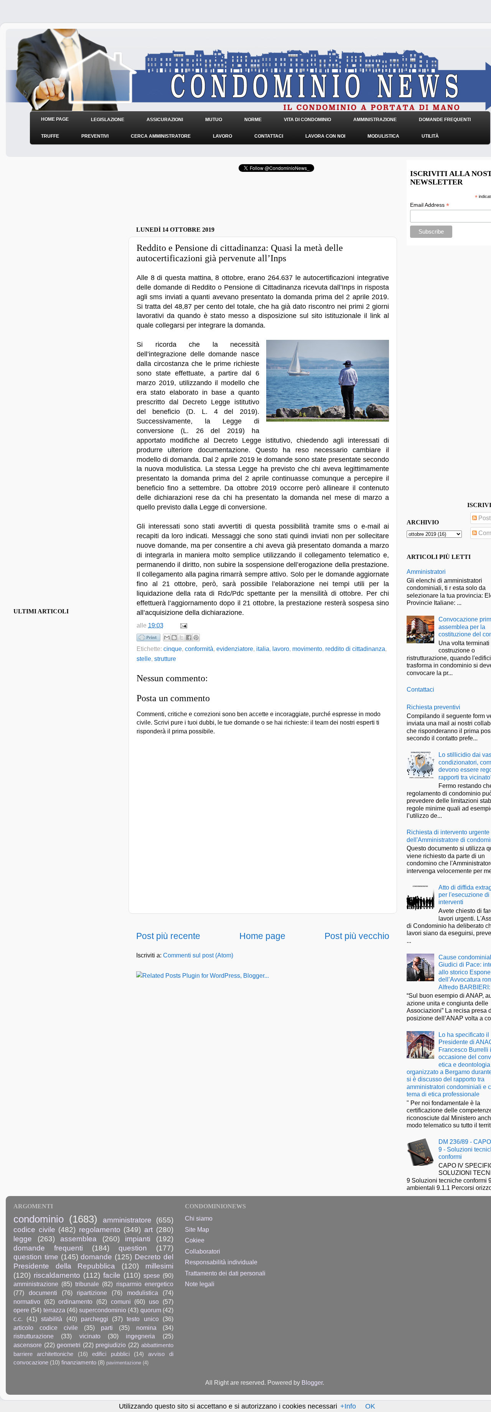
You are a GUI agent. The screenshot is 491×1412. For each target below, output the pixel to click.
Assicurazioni (165, 119)
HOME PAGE (55, 119)
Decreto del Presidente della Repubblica (93, 1261)
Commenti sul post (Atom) (198, 955)
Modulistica (383, 136)
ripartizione (92, 1292)
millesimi (159, 1266)
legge (22, 1238)
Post (484, 517)
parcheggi (94, 1318)
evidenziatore (234, 648)
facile (111, 1275)
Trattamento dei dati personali (225, 1273)
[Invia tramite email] (167, 637)
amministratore (127, 1220)
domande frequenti (48, 1248)
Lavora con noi (325, 136)
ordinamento (75, 1301)
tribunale (87, 1283)
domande (96, 1256)
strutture (165, 658)
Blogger (312, 1382)
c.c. (18, 1318)
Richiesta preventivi (433, 707)
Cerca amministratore (161, 136)
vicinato (90, 1336)
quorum (150, 1310)
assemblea (78, 1238)
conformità (199, 648)
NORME (253, 119)
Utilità (430, 136)
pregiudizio (111, 1344)
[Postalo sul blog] (174, 637)
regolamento (99, 1229)
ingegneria (140, 1336)
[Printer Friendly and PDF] (148, 639)
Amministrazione (375, 119)
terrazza (54, 1310)
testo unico (142, 1318)
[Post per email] (182, 625)
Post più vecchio (357, 936)
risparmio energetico (144, 1283)
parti (107, 1327)
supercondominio (102, 1310)
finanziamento (78, 1362)
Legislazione (107, 119)
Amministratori (426, 571)
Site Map (197, 1229)
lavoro (280, 648)
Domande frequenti (445, 119)
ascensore (27, 1344)
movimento (307, 648)
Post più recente (168, 936)
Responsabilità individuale (221, 1262)
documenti (43, 1292)
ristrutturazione (33, 1336)
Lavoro (222, 136)
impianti (137, 1238)
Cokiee (194, 1240)
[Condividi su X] (181, 637)
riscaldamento (57, 1275)
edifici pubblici (110, 1354)
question (133, 1248)
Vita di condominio (307, 119)
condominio (38, 1219)
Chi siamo (199, 1218)
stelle (144, 658)
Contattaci (268, 136)
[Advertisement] (226, 201)
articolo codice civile (45, 1327)
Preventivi (95, 136)
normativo (26, 1301)
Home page (262, 936)
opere (21, 1310)
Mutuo (213, 119)
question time (35, 1256)
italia (262, 648)
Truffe (50, 136)
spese (151, 1275)
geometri (69, 1344)
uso (154, 1301)
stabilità (51, 1318)
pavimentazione (123, 1363)
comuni (121, 1301)
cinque (172, 648)
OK (370, 1406)
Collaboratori (202, 1251)
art (148, 1229)
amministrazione (35, 1283)
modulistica (142, 1292)
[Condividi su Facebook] (189, 637)
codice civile (34, 1229)
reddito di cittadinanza (355, 648)
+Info (348, 1406)
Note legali (199, 1283)
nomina (146, 1327)
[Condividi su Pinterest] (196, 637)
